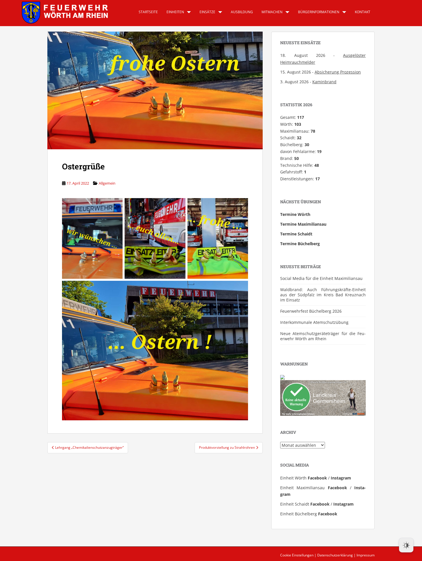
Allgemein (107, 183)
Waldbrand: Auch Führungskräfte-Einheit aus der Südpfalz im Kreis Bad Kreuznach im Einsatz (323, 295)
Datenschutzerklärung (335, 555)
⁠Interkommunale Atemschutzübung (314, 322)
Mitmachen (272, 11)
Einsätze (207, 11)
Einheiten (175, 11)
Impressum (366, 555)
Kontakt (362, 11)
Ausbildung (242, 11)
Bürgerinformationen (318, 11)
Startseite (148, 11)
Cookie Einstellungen (296, 555)
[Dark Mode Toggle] (406, 545)
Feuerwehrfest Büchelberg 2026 (311, 311)
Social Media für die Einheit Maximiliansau (321, 278)
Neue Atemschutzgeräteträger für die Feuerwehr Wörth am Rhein (323, 336)
